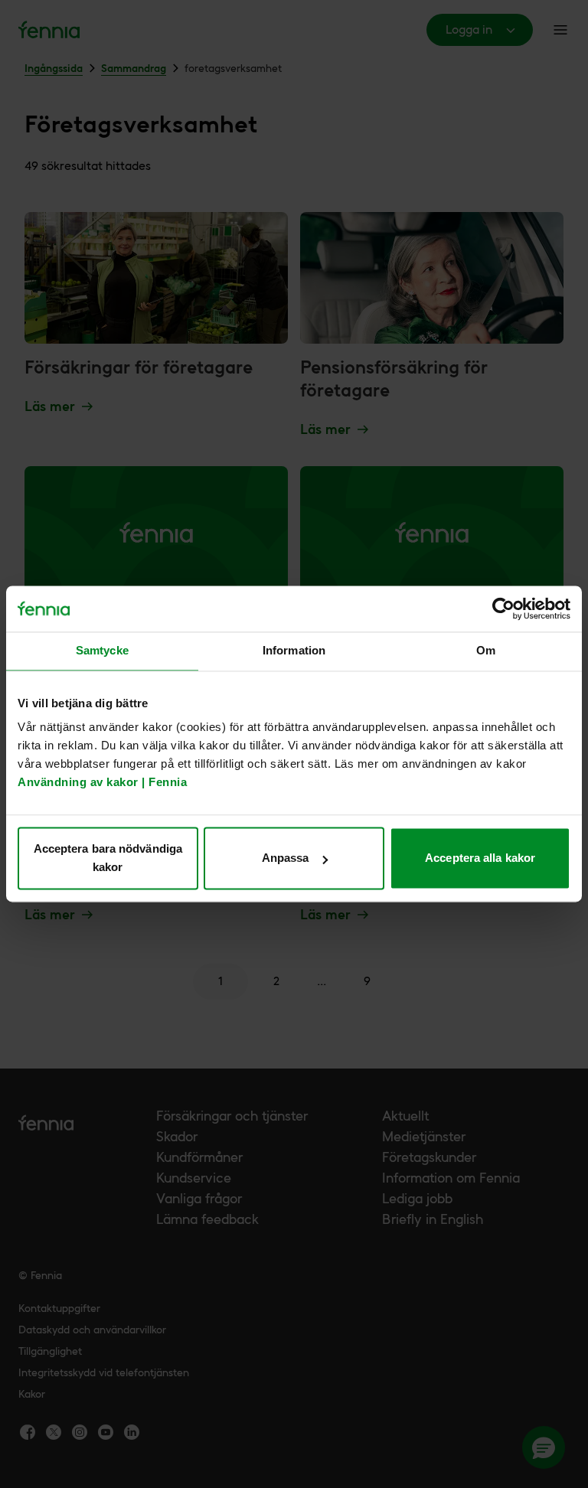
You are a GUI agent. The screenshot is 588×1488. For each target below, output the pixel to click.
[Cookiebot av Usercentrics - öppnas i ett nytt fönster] (503, 608)
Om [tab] (485, 650)
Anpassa (285, 858)
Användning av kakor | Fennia (102, 782)
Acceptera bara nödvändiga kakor (108, 858)
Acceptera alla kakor (480, 858)
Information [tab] (294, 650)
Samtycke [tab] (102, 650)
